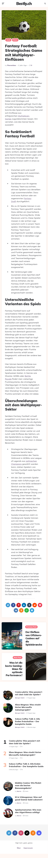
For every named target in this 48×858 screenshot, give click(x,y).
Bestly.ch (24, 3)
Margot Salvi (20, 698)
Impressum (28, 848)
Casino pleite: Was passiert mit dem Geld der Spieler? (28, 693)
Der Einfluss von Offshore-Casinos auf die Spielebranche (34, 638)
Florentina (11, 65)
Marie (19, 791)
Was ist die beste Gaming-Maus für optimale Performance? (13, 669)
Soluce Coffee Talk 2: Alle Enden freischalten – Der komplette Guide (27, 721)
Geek (8, 40)
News (15, 40)
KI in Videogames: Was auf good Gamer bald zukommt (29, 798)
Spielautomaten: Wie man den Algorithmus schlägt (28, 811)
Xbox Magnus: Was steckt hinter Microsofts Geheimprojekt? (28, 707)
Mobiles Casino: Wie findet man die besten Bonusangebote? (28, 785)
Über (19, 848)
